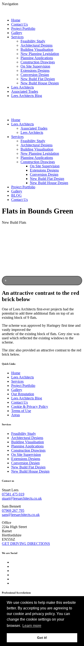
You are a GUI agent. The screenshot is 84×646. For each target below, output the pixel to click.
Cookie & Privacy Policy (29, 407)
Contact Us (19, 24)
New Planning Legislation (40, 54)
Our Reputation (22, 394)
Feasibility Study (33, 41)
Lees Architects (22, 87)
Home (15, 20)
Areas (15, 415)
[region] (42, 256)
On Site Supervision (35, 66)
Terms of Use (21, 411)
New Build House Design (40, 83)
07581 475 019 (13, 494)
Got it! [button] (42, 637)
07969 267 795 (13, 510)
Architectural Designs (36, 45)
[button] (42, 280)
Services (17, 37)
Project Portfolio (23, 29)
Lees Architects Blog (26, 96)
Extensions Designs (35, 70)
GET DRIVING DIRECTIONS (26, 544)
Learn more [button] (31, 626)
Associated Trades (24, 91)
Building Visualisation (37, 50)
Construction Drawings (38, 62)
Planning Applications (37, 58)
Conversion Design (35, 75)
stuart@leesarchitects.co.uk (22, 498)
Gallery (16, 33)
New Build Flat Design (38, 79)
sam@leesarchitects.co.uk (21, 515)
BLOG (16, 195)
